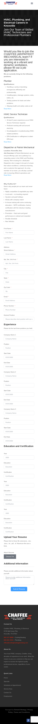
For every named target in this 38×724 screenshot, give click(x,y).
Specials (6, 681)
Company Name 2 (10, 372)
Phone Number (9, 306)
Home (6, 678)
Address (6, 247)
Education (7, 463)
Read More (7, 109)
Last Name (7, 238)
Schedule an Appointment (12, 685)
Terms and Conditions (22, 712)
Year (5, 453)
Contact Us (7, 692)
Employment (8, 696)
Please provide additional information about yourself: (18, 572)
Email (5, 296)
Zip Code (7, 287)
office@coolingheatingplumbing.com (16, 643)
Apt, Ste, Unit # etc (10, 259)
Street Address (9, 250)
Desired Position (9, 315)
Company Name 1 (10, 335)
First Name (7, 228)
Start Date (7, 353)
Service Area (8, 689)
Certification (8, 472)
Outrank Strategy (20, 710)
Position (6, 344)
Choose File (10, 556)
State (5, 278)
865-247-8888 (8, 637)
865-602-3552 (8, 640)
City (5, 269)
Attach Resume (9, 552)
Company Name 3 (10, 409)
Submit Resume (19, 589)
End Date (7, 362)
